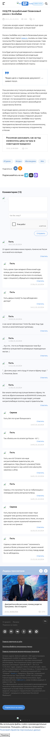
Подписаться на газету (14, 707)
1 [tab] (20, 720)
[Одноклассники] (20, 168)
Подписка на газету (10, 625)
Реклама (16, 622)
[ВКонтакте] (15, 168)
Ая (42, 161)
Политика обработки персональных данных (17, 646)
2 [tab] (22, 720)
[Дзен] (30, 175)
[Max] (36, 175)
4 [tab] (27, 720)
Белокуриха (30, 161)
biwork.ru (14, 673)
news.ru (24, 38)
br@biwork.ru (21, 680)
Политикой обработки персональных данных (20, 730)
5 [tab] (29, 720)
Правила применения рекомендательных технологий (20, 651)
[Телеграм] (26, 175)
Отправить (41, 233)
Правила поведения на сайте (12, 641)
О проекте (6, 622)
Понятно (5, 735)
